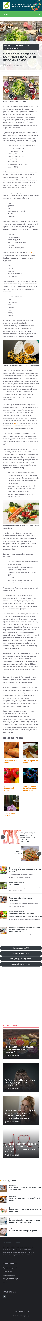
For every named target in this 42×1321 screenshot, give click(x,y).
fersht (10, 65)
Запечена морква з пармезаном (16, 854)
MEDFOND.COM (24, 1311)
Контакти (16, 1316)
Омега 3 (16, 423)
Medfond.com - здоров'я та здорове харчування (24, 6)
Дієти (4, 1282)
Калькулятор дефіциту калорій (21, 959)
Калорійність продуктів (21, 953)
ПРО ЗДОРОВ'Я (10, 1181)
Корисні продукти (9, 1275)
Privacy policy (25, 1316)
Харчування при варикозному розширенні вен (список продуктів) (27, 837)
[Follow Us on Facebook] (4, 1296)
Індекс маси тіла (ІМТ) (21, 948)
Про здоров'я (7, 1271)
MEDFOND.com (11, 1242)
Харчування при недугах (11, 1279)
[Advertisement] (21, 995)
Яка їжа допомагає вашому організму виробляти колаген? (19, 1049)
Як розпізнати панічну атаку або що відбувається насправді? (20, 1082)
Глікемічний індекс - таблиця (21, 964)
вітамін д (30, 253)
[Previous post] (3, 837)
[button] (39, 14)
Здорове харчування (10, 1268)
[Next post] (39, 854)
